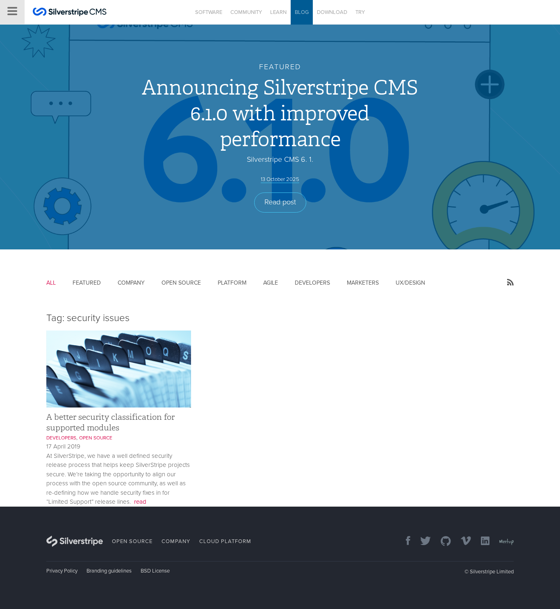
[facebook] (404, 541)
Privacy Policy (61, 571)
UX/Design (410, 282)
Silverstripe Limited (492, 571)
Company (131, 282)
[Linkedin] (481, 541)
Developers (312, 282)
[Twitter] (421, 541)
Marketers (363, 282)
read (140, 501)
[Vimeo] (462, 541)
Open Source (181, 282)
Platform (232, 282)
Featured (87, 282)
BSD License (155, 571)
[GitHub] (442, 541)
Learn (278, 12)
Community (246, 12)
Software (208, 12)
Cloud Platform (225, 541)
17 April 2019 (63, 446)
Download (332, 12)
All (51, 282)
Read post (280, 201)
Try (360, 12)
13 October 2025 (280, 179)
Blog (302, 12)
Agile (270, 282)
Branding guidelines (109, 571)
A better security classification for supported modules (110, 422)
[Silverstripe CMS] (70, 13)
